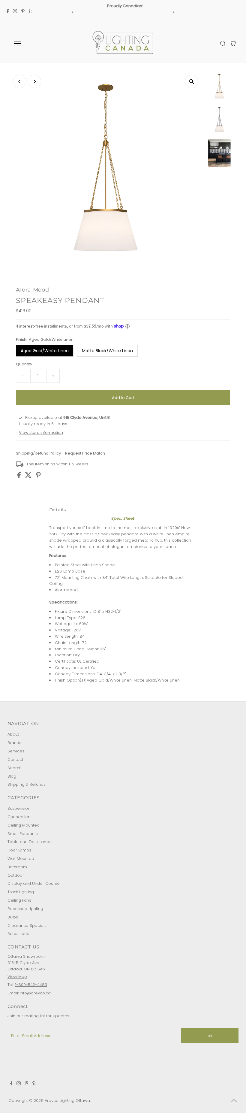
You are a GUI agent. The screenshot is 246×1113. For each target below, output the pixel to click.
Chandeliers (20, 817)
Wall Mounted (21, 858)
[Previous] (73, 12)
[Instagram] (15, 12)
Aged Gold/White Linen (45, 351)
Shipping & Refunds (27, 784)
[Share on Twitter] (29, 476)
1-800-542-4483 (31, 984)
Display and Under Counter (34, 883)
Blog (12, 776)
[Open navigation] (36, 43)
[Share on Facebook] (19, 476)
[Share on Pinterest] (38, 476)
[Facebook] (7, 12)
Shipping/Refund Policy (38, 453)
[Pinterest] (23, 12)
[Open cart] (233, 43)
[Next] (173, 12)
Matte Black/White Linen (107, 351)
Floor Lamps (19, 850)
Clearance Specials (27, 925)
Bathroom (17, 867)
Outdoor (16, 875)
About (13, 734)
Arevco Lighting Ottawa (67, 1100)
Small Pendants (23, 833)
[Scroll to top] (234, 1101)
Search (15, 768)
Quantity (24, 364)
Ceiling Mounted (24, 825)
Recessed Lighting (25, 909)
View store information (41, 432)
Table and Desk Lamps (30, 842)
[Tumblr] (30, 12)
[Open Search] (223, 43)
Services (16, 751)
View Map (17, 976)
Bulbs (13, 917)
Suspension (19, 808)
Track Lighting (21, 892)
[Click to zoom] (191, 81)
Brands (14, 743)
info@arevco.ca (35, 993)
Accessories (20, 933)
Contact (15, 759)
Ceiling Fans (19, 900)
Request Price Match (85, 453)
